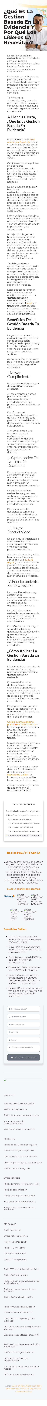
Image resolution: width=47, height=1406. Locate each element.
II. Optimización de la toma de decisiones (27, 823)
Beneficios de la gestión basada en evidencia (25, 815)
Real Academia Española (21, 140)
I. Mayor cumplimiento (21, 819)
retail (29, 303)
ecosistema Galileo (17, 774)
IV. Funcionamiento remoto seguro (27, 831)
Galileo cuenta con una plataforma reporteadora (21, 723)
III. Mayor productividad (22, 827)
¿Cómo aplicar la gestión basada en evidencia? (25, 835)
